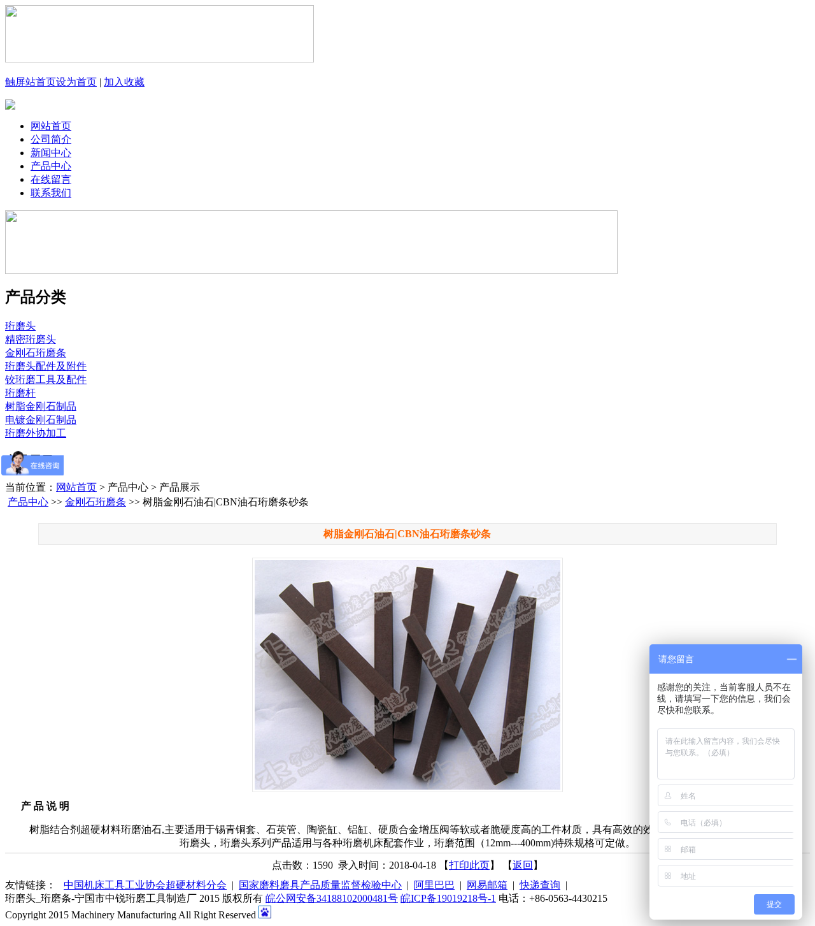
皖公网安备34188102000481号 (332, 898)
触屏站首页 (30, 81)
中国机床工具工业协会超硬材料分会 (145, 884)
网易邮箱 (487, 884)
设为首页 (76, 81)
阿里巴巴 (434, 884)
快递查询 (540, 884)
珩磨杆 (20, 392)
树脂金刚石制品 (40, 406)
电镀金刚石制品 (40, 419)
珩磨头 (20, 326)
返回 (523, 865)
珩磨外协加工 (35, 433)
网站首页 (51, 125)
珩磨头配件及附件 (46, 366)
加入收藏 (124, 81)
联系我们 (51, 192)
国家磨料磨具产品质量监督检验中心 (320, 884)
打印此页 (469, 865)
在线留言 (51, 179)
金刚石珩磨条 (35, 352)
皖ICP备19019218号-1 (448, 898)
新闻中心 (51, 152)
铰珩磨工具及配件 (46, 379)
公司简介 (51, 139)
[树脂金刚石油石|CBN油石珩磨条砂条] (407, 675)
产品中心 (51, 166)
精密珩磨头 (30, 339)
